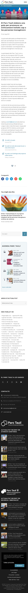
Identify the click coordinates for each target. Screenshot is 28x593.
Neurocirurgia (6, 346)
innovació (15, 339)
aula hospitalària (7, 323)
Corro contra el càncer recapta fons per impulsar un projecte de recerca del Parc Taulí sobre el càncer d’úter (17, 545)
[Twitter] (7, 178)
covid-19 (20, 329)
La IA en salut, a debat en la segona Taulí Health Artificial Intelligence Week (16, 525)
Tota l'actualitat (7, 5)
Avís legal (14, 572)
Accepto (19, 565)
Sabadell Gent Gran (8, 354)
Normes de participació (14, 577)
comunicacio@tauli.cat (9, 408)
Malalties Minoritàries (8, 341)
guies (21, 15)
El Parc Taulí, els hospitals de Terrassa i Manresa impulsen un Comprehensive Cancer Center (17, 465)
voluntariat (5, 362)
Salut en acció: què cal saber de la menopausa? (18, 254)
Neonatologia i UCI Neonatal (10, 343)
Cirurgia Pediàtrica (7, 327)
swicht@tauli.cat (11, 122)
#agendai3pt (6, 315)
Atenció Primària (7, 319)
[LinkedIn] (11, 178)
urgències (5, 360)
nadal (19, 341)
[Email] (15, 178)
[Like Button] (12, 166)
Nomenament (17, 346)
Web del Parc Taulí (14, 579)
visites (22, 360)
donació (14, 333)
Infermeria (6, 339)
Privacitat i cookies (14, 575)
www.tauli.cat (7, 412)
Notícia (4, 17)
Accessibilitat (14, 570)
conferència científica (8, 329)
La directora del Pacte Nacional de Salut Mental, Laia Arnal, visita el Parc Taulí (17, 448)
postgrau (14, 350)
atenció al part (17, 317)
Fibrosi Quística (6, 335)
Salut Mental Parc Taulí (9, 356)
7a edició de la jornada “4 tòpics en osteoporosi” (19, 273)
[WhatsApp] (20, 178)
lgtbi (25, 15)
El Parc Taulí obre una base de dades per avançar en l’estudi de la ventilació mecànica (17, 505)
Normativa (5, 348)
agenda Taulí (6, 317)
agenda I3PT (17, 315)
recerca (22, 350)
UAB (20, 356)
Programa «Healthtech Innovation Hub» (18, 264)
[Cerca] (24, 234)
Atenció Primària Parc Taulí (10, 321)
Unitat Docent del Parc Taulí (10, 358)
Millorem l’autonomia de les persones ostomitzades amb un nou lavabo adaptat (17, 457)
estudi (20, 333)
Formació (16, 335)
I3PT (20, 337)
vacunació (14, 360)
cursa (4, 331)
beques (16, 323)
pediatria (5, 350)
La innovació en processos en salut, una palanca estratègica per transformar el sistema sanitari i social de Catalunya (17, 515)
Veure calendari (6, 287)
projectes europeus (21, 16)
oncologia (14, 348)
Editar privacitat (9, 562)
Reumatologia (16, 352)
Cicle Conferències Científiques (11, 325)
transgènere (23, 17)
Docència (5, 333)
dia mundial (19, 331)
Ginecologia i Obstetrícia (9, 337)
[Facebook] (2, 178)
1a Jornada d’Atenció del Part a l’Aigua (19, 281)
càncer (11, 331)
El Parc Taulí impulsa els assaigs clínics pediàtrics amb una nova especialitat (16, 535)
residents (5, 352)
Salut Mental (20, 354)
